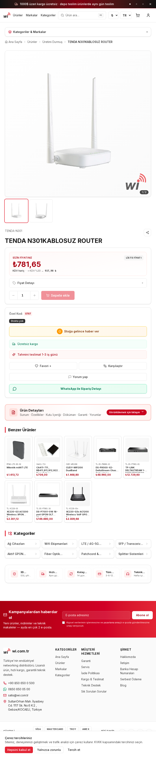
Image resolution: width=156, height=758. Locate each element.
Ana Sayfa (62, 657)
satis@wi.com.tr (18, 695)
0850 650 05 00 (19, 689)
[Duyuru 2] (136, 4)
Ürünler (18, 15)
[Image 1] (16, 210)
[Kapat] (150, 4)
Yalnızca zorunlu (49, 749)
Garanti (86, 661)
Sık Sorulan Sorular (94, 691)
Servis (85, 667)
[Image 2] (40, 210)
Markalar (32, 15)
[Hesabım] (148, 15)
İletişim (124, 663)
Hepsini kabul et (18, 749)
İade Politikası (90, 673)
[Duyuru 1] (130, 4)
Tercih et (74, 749)
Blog (123, 685)
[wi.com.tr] (7, 15)
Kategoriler (48, 15)
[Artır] (34, 295)
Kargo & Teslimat (92, 679)
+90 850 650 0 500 (21, 683)
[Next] (144, 123)
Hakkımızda (128, 657)
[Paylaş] (147, 232)
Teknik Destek (91, 685)
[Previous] (11, 123)
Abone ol (142, 615)
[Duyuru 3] (143, 4)
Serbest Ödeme (131, 679)
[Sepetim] (137, 15)
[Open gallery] (78, 124)
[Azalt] (13, 295)
